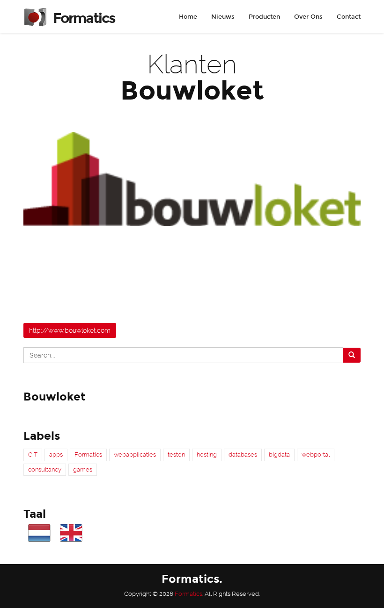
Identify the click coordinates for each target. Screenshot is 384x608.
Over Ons (308, 17)
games (82, 469)
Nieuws (223, 17)
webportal (316, 454)
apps (56, 454)
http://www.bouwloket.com (70, 330)
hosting (207, 454)
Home (188, 17)
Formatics (88, 454)
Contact (349, 17)
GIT (32, 454)
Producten (264, 17)
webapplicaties (135, 454)
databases (243, 454)
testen (176, 454)
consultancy (44, 469)
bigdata (279, 454)
